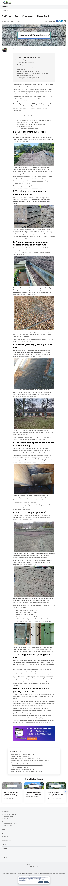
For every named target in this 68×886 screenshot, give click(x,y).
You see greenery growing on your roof (23, 763)
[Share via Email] (65, 21)
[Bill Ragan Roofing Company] (20, 2)
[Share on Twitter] (59, 21)
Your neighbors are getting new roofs (23, 769)
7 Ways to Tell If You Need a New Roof (23, 754)
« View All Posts (5, 10)
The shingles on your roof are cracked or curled (26, 758)
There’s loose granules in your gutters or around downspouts (30, 761)
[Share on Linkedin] (62, 21)
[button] (65, 791)
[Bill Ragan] (4, 49)
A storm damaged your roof (20, 767)
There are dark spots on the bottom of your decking (27, 765)
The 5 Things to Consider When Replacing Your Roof (36, 720)
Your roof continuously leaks (20, 756)
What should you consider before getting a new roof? (28, 771)
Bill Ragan (12, 48)
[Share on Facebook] (57, 21)
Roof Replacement (7, 12)
